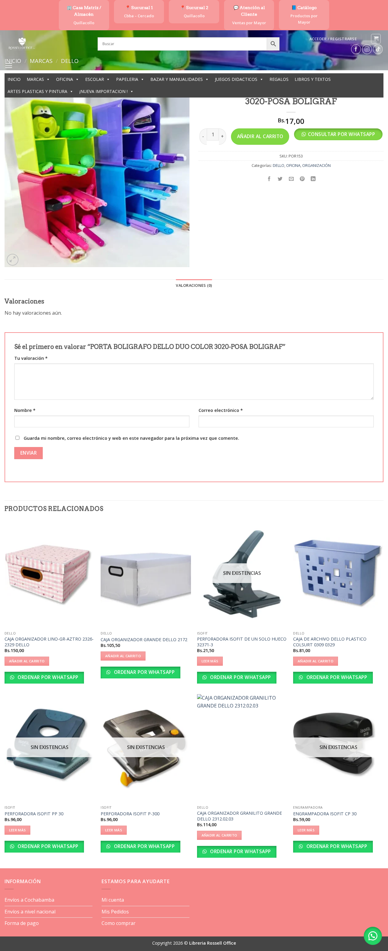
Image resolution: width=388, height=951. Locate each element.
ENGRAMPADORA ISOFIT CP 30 (324, 814)
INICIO (14, 79)
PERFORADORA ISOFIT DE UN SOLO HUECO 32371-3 (241, 642)
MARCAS (35, 79)
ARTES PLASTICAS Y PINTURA (37, 91)
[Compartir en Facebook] (269, 179)
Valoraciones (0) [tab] (194, 285)
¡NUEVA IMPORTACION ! (103, 91)
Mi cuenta (113, 899)
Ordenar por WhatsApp (47, 677)
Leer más (210, 661)
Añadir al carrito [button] (27, 661)
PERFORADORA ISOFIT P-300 (130, 814)
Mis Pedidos (115, 911)
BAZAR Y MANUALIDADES (176, 79)
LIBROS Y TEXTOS (313, 79)
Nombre (24, 410)
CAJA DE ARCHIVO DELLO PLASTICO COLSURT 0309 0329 (329, 642)
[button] (333, 38)
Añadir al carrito (260, 136)
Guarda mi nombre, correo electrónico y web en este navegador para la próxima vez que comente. (131, 438)
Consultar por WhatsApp (341, 134)
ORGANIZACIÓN (316, 165)
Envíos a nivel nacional (30, 911)
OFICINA (64, 79)
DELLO (278, 165)
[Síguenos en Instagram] (367, 49)
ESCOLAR (94, 79)
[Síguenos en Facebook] (356, 49)
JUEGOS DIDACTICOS (236, 79)
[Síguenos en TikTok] (378, 49)
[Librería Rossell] (47, 44)
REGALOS (279, 79)
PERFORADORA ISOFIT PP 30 (34, 814)
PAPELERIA (127, 79)
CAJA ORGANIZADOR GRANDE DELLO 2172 (144, 639)
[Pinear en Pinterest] (302, 179)
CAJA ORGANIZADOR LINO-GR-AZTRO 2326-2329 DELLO (49, 642)
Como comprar (118, 923)
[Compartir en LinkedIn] (313, 179)
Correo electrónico (221, 410)
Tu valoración (31, 358)
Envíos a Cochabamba (29, 899)
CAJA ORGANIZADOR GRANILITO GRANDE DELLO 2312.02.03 (239, 816)
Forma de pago (22, 923)
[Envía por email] (291, 179)
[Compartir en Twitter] (280, 179)
